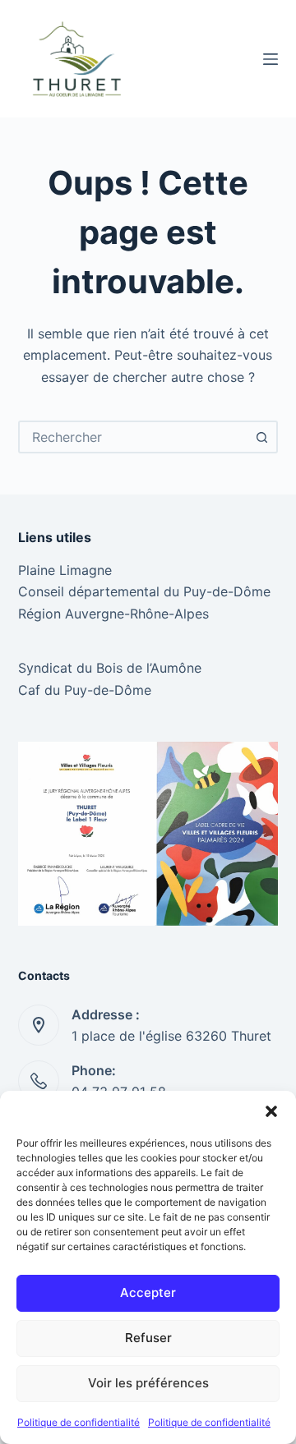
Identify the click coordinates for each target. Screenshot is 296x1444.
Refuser (148, 1337)
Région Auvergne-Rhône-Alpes (113, 613)
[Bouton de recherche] (261, 437)
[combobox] (133, 437)
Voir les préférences (148, 1383)
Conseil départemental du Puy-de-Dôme (144, 591)
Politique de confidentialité (78, 1422)
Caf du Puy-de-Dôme (84, 690)
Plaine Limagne (65, 570)
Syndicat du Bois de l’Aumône (109, 668)
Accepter (148, 1292)
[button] (271, 1111)
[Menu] (270, 59)
